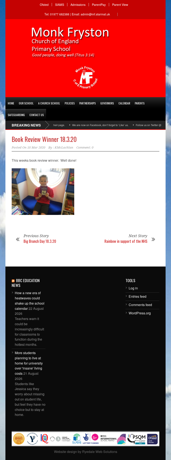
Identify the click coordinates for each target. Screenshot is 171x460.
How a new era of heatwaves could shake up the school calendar (29, 300)
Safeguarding (16, 115)
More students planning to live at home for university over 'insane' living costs (29, 363)
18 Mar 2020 (36, 147)
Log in (133, 288)
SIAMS (59, 4)
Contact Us (36, 115)
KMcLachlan (64, 147)
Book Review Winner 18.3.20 (44, 139)
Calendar (124, 103)
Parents (140, 103)
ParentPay (99, 4)
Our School (26, 103)
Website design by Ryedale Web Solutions (85, 451)
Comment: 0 (84, 147)
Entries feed (137, 296)
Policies (70, 103)
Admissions (78, 4)
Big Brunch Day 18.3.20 (40, 241)
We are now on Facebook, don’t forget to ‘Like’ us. (93, 125)
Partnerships (87, 103)
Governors (107, 103)
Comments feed (140, 304)
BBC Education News (26, 282)
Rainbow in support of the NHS (125, 241)
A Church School (49, 103)
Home (11, 103)
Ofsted (44, 4)
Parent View (120, 4)
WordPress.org (140, 313)
